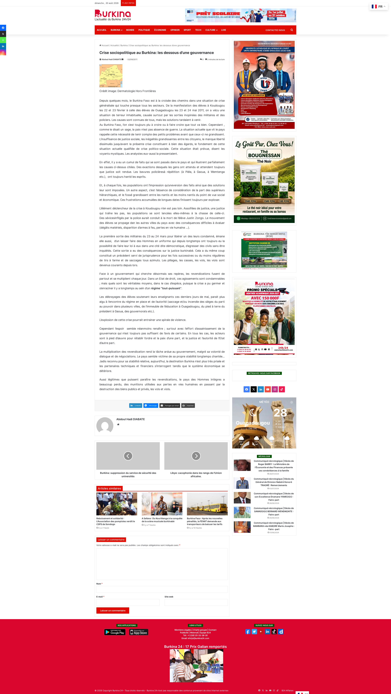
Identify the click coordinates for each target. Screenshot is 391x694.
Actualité (114, 45)
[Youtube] (261, 633)
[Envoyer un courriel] (122, 59)
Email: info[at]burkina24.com (195, 638)
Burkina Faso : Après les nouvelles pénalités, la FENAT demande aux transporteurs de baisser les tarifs (205, 521)
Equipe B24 (205, 632)
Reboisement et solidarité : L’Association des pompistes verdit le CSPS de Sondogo (115, 521)
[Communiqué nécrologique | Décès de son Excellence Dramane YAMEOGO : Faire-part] (242, 497)
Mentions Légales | (184, 630)
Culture (210, 30)
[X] (3, 34)
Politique (144, 30)
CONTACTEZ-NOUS (275, 30)
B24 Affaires (287, 690)
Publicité (184, 632)
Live (223, 30)
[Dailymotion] (280, 633)
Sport (187, 30)
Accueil (101, 30)
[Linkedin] (3, 46)
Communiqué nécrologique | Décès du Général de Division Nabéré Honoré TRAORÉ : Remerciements (274, 482)
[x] (254, 633)
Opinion (174, 30)
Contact (212, 630)
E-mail (100, 596)
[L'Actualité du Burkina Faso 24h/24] (113, 15)
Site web (169, 596)
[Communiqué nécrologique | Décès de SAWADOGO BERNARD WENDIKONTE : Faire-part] (242, 512)
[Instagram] (3, 52)
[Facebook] (3, 28)
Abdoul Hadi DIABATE (111, 59)
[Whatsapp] (3, 40)
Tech (198, 30)
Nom (99, 583)
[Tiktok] (274, 633)
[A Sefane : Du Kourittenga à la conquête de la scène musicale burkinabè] (162, 503)
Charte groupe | (201, 630)
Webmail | (194, 632)
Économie (160, 30)
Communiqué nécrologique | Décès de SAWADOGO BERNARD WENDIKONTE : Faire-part (274, 511)
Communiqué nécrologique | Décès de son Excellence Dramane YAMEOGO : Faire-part (274, 496)
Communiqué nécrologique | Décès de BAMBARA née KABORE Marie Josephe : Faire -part (273, 526)
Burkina (115, 30)
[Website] (118, 424)
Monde (130, 30)
